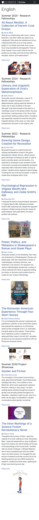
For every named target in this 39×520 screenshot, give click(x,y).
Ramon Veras (9, 434)
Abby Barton (8, 95)
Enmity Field (8, 147)
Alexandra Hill (9, 199)
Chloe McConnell (10, 375)
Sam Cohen (8, 252)
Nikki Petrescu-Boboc (12, 318)
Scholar (21, 2)
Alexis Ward (8, 32)
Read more (6, 60)
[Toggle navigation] (34, 2)
